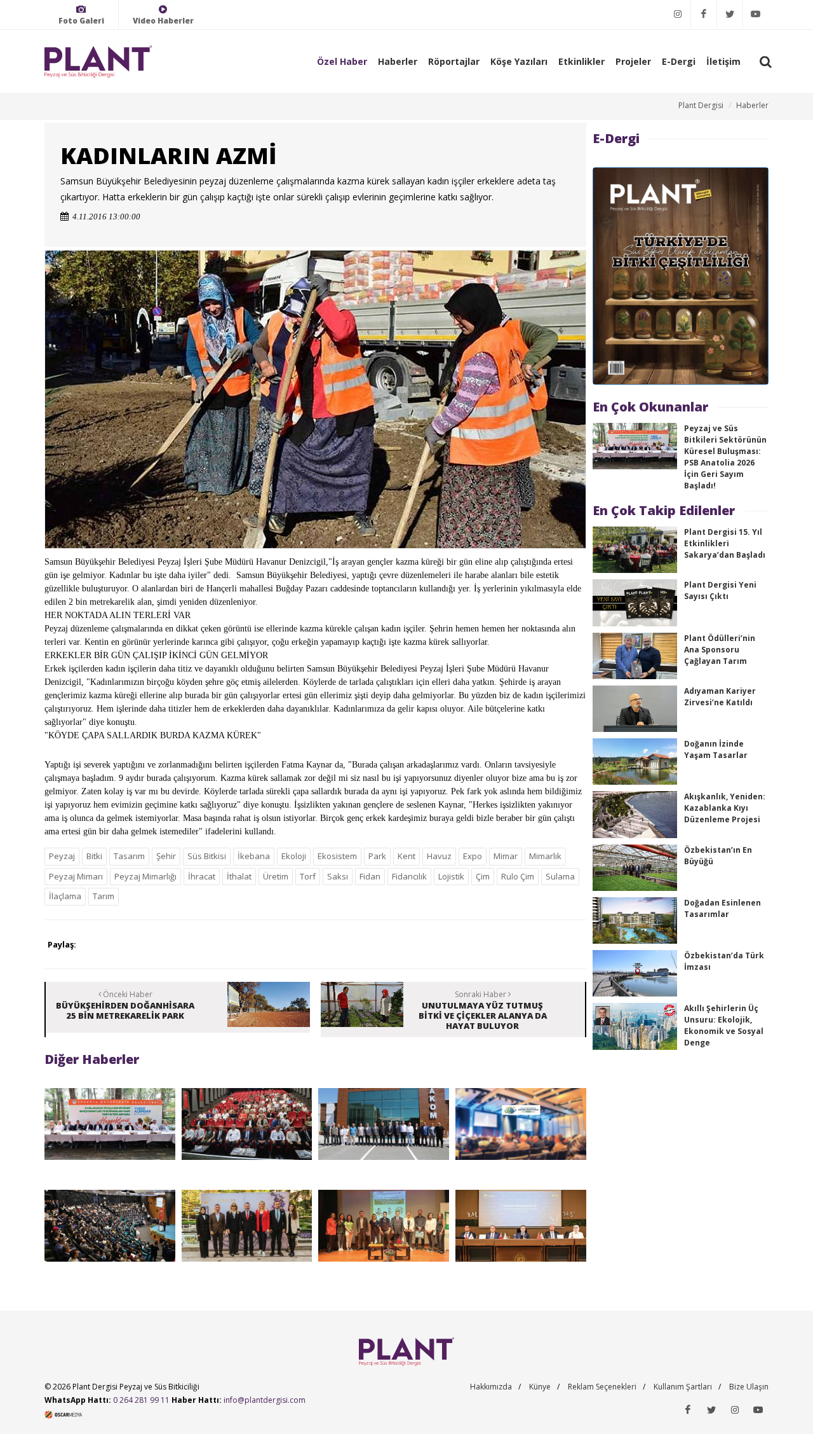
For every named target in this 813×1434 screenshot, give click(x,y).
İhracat (201, 876)
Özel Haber (342, 61)
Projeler (633, 61)
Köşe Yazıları (519, 61)
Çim (483, 876)
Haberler (397, 61)
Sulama (560, 876)
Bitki (94, 856)
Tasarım (129, 856)
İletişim (723, 61)
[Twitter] (729, 14)
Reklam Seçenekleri (602, 1386)
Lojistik (451, 876)
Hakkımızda (491, 1386)
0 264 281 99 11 (141, 1400)
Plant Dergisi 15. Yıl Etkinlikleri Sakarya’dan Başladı (724, 543)
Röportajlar (454, 61)
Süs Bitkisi (206, 856)
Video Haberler (163, 20)
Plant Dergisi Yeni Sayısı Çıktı (720, 590)
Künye (540, 1386)
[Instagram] (677, 14)
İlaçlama (65, 896)
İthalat (239, 876)
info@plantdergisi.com (265, 1400)
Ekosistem (337, 856)
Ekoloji (293, 856)
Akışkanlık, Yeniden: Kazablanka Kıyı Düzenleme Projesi (724, 808)
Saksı (337, 876)
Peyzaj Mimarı (76, 876)
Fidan (369, 876)
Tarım (103, 896)
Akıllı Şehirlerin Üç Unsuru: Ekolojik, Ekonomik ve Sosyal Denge (723, 1025)
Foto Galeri (81, 20)
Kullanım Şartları (683, 1386)
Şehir (166, 856)
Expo (472, 856)
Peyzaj (62, 856)
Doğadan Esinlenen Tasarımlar (722, 908)
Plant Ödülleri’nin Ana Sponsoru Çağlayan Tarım (719, 649)
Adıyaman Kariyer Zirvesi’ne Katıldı (720, 697)
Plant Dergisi (700, 105)
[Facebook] (703, 14)
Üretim (275, 876)
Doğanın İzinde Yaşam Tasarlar (716, 749)
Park (377, 856)
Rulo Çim (517, 876)
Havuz (439, 856)
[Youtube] (756, 14)
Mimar (506, 856)
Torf (308, 876)
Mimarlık (545, 856)
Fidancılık (409, 876)
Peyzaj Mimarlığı (145, 876)
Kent (406, 856)
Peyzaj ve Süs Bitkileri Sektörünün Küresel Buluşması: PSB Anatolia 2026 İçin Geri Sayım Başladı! (725, 457)
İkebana (254, 856)
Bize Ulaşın (749, 1386)
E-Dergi (678, 61)
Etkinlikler (581, 61)
